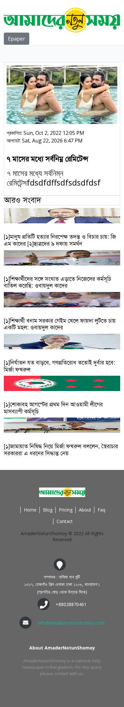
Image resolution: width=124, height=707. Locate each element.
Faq (101, 510)
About (85, 510)
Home (30, 510)
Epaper (16, 38)
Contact (65, 521)
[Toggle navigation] (13, 53)
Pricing (65, 510)
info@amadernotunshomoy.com (71, 623)
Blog (47, 510)
